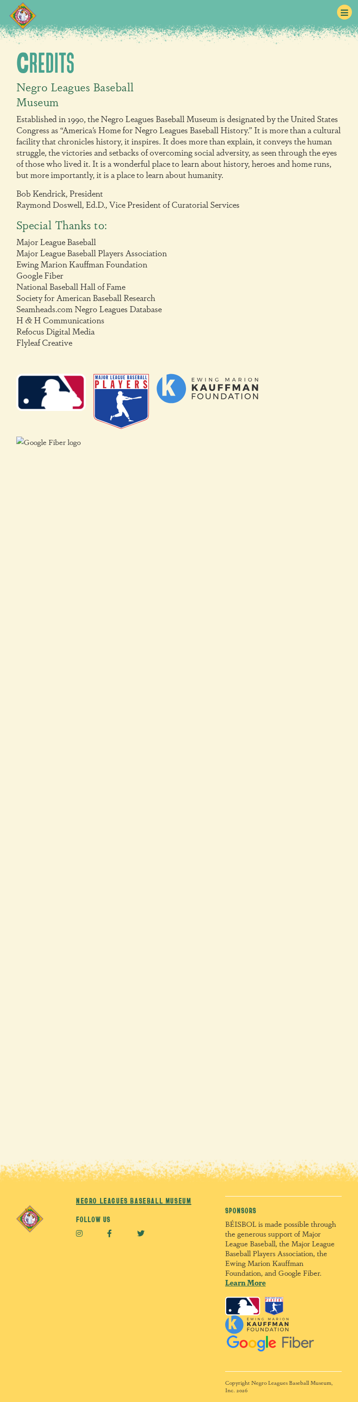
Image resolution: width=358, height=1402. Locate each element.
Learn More (245, 1282)
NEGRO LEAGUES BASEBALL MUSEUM (133, 1200)
